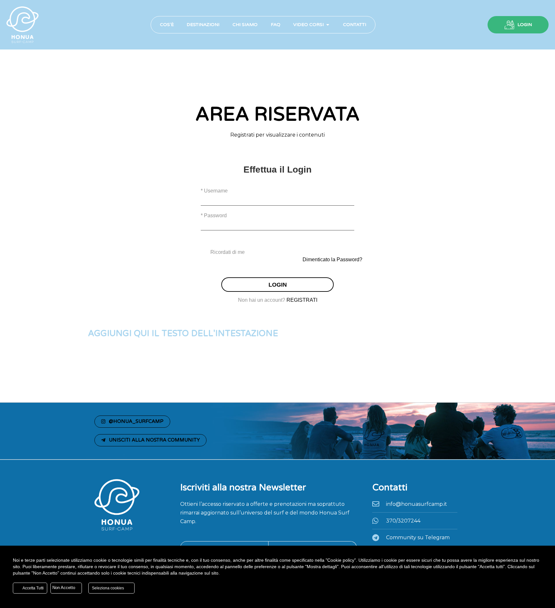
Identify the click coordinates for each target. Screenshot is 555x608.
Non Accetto (64, 587)
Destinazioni (203, 24)
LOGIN (524, 24)
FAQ (275, 24)
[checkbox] (277, 252)
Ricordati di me (227, 252)
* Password (214, 215)
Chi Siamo (245, 24)
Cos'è (167, 24)
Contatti (354, 24)
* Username (214, 190)
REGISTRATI (301, 300)
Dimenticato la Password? (332, 259)
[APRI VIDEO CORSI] (327, 24)
